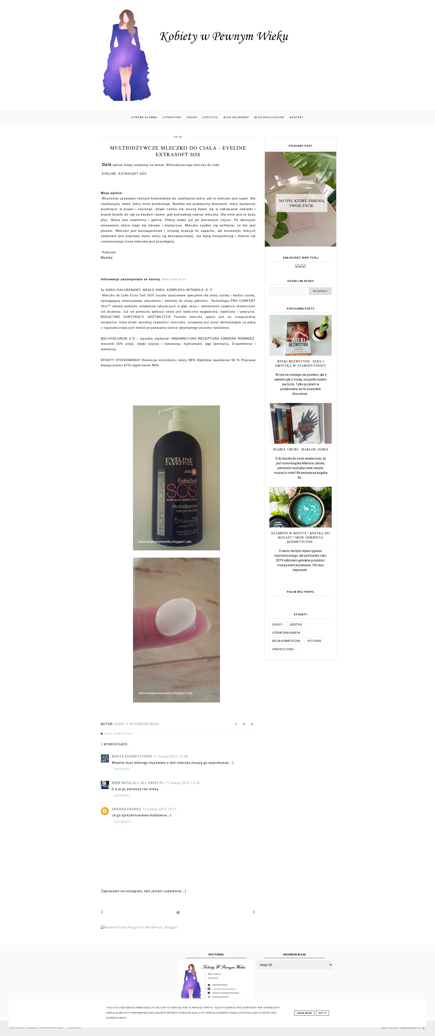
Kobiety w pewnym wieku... (47, 1028)
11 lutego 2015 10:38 (171, 756)
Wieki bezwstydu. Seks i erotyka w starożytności (300, 363)
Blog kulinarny (236, 117)
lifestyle (296, 624)
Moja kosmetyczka (118, 734)
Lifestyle (210, 117)
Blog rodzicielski (269, 117)
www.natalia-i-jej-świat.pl (138, 783)
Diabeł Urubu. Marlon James (300, 449)
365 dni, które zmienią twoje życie (301, 203)
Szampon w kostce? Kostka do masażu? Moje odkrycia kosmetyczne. (300, 537)
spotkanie (314, 641)
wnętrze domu (283, 649)
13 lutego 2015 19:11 (160, 809)
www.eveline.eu (174, 279)
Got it (322, 1013)
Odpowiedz (122, 769)
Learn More (304, 1013)
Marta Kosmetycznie (132, 756)
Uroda (192, 117)
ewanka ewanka (126, 809)
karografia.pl (411, 1028)
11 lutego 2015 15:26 (182, 783)
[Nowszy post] (102, 912)
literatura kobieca (286, 632)
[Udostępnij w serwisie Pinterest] (252, 725)
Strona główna (144, 117)
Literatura (172, 117)
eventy (277, 624)
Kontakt (297, 117)
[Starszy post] (254, 912)
